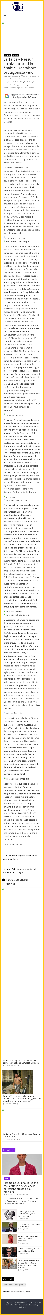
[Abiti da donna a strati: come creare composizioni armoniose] (9, 1235)
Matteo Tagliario (13, 82)
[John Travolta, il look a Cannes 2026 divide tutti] (9, 1223)
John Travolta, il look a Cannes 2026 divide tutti (29, 1225)
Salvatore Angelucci (16, 88)
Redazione (6, 1292)
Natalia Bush (28, 82)
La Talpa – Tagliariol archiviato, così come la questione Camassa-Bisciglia (21, 1061)
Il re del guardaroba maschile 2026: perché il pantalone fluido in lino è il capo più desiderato (28, 1264)
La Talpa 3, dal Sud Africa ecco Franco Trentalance (21, 1135)
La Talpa (7, 55)
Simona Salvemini (29, 88)
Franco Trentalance (21, 79)
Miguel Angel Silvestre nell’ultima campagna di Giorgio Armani (26, 1213)
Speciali (15, 55)
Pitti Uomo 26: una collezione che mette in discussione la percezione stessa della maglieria (21, 1187)
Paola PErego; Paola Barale (18, 85)
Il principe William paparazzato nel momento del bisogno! (19, 871)
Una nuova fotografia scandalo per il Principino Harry (21, 857)
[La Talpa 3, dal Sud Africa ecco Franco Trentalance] (10, 1110)
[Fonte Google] (22, 96)
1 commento (32, 76)
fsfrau (23, 76)
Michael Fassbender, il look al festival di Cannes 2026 (28, 1250)
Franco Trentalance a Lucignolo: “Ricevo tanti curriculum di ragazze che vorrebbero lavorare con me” (22, 1098)
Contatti (13, 1292)
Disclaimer (20, 1292)
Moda (6, 1179)
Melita (21, 82)
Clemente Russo (9, 79)
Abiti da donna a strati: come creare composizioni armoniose (28, 1238)
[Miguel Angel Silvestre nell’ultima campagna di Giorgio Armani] (9, 1210)
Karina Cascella (33, 79)
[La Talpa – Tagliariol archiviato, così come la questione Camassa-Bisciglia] (17, 889)
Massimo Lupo (23, 1195)
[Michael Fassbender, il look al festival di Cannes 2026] (9, 1248)
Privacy (27, 1292)
